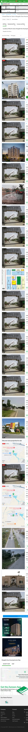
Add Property (15, 721)
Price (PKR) (3, 10)
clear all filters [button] (15, 19)
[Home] (2, 1)
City (7, 6)
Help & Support (4, 717)
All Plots (4, 24)
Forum (13, 715)
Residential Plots (11, 24)
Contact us (3, 713)
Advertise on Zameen (5, 719)
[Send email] (27, 57)
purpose (3, 6)
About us (2, 712)
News (13, 713)
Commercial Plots (21, 24)
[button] (3, 8)
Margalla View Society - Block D (7, 31)
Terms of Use (3, 721)
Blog (13, 712)
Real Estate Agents (16, 719)
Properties (5, 1)
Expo (13, 717)
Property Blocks (13, 1)
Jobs (1, 715)
